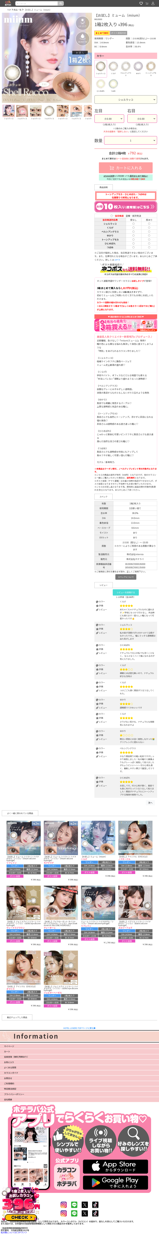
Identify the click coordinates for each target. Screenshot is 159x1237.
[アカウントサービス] (153, 3)
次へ (150, 802)
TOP (9, 9)
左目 (98, 110)
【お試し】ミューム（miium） (38, 9)
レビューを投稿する (126, 592)
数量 (98, 140)
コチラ (117, 259)
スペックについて (126, 576)
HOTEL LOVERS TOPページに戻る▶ (79, 1028)
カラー (100, 56)
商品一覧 (18, 9)
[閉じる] (37, 1182)
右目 (131, 110)
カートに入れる (128, 167)
